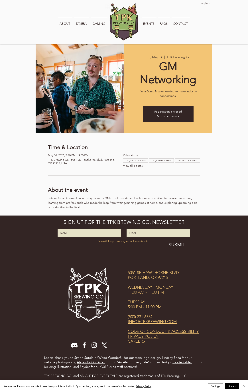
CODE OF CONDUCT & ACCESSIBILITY (163, 331)
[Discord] (74, 345)
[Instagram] (94, 345)
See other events (168, 116)
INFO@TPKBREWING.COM (152, 321)
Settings (215, 386)
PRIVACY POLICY (143, 336)
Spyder (85, 367)
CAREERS (136, 341)
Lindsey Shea (171, 358)
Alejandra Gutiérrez (91, 362)
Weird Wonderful (110, 358)
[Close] (243, 386)
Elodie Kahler (182, 362)
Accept (232, 386)
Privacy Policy (143, 386)
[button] (65, 22)
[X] (104, 345)
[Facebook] (84, 345)
